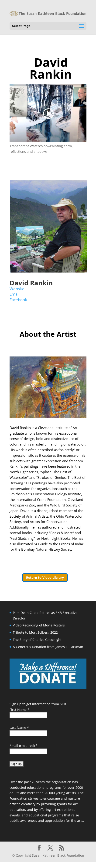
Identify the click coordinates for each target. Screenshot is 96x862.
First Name (19, 709)
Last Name (19, 727)
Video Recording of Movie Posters (39, 625)
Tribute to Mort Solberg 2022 (35, 632)
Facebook (18, 299)
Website (17, 288)
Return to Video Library (45, 577)
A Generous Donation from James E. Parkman (48, 647)
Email (14, 294)
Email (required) (24, 745)
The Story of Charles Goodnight (37, 639)
